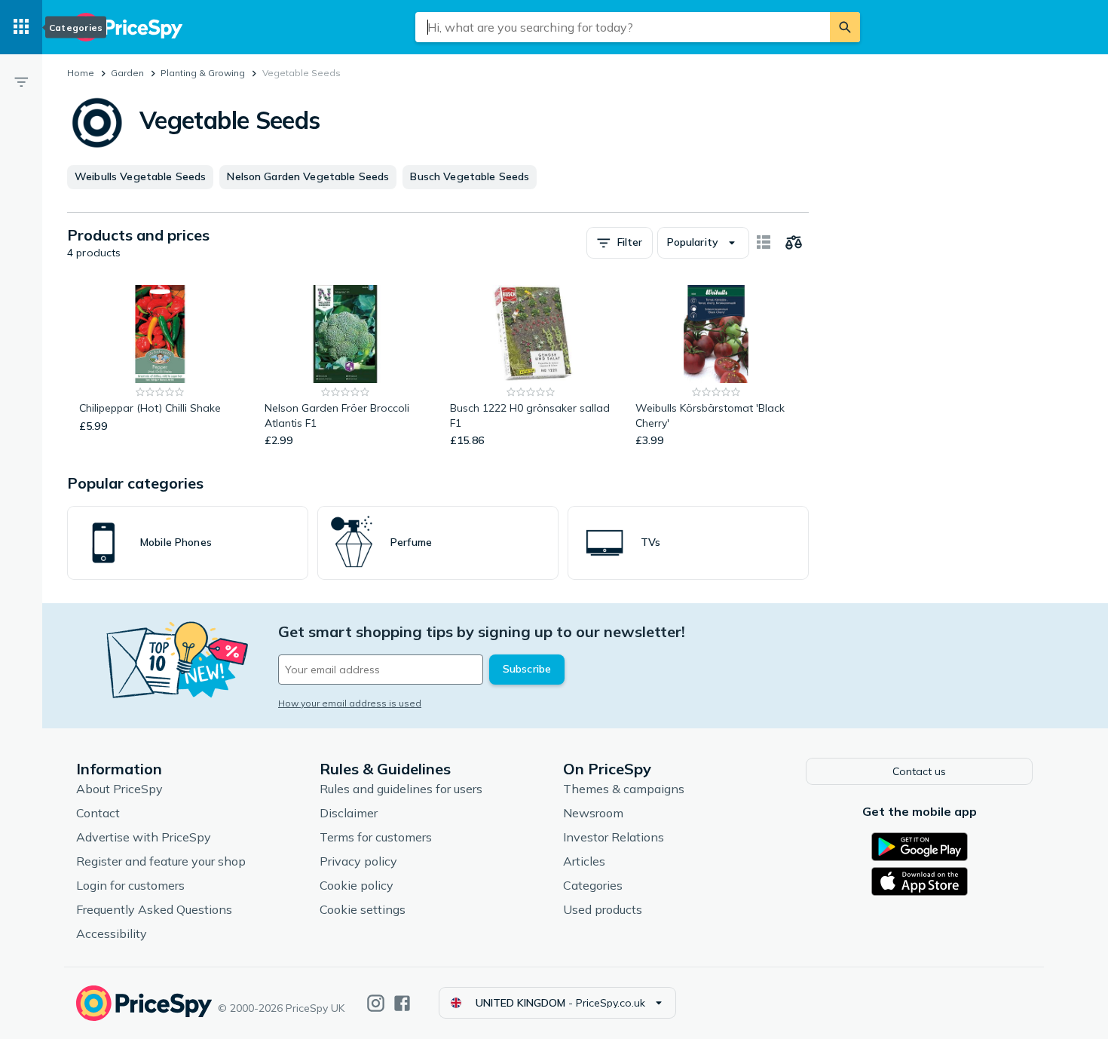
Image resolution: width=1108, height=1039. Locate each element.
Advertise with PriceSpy (143, 836)
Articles (584, 861)
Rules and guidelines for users (401, 788)
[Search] (845, 27)
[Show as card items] (763, 243)
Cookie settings (363, 909)
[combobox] (622, 27)
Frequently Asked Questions (154, 909)
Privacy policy (358, 861)
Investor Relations (613, 836)
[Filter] (21, 81)
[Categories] (21, 27)
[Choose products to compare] (794, 243)
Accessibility (111, 933)
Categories (593, 885)
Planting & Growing (203, 72)
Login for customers (130, 885)
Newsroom (593, 812)
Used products (602, 909)
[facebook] (402, 1003)
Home (80, 72)
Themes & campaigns (623, 788)
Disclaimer (349, 812)
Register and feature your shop (161, 861)
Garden (127, 72)
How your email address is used (349, 703)
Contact (98, 812)
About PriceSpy (119, 788)
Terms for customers (376, 836)
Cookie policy (356, 885)
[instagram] (376, 1003)
